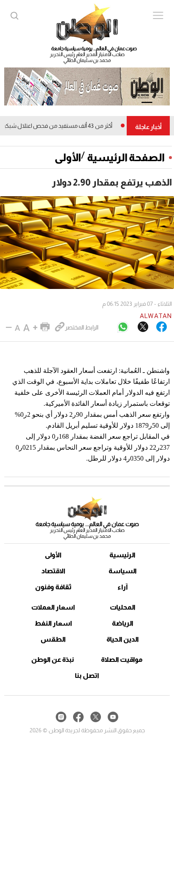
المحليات (123, 607)
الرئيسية (122, 555)
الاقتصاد (53, 571)
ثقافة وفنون (53, 587)
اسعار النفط (53, 623)
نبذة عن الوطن (52, 659)
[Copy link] (59, 327)
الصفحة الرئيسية (126, 157)
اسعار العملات (53, 607)
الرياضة (122, 623)
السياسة (123, 571)
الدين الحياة (122, 639)
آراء (122, 587)
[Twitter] (143, 327)
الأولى (67, 157)
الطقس (53, 639)
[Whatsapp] (122, 327)
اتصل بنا (87, 675)
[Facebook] (161, 327)
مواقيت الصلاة (122, 659)
